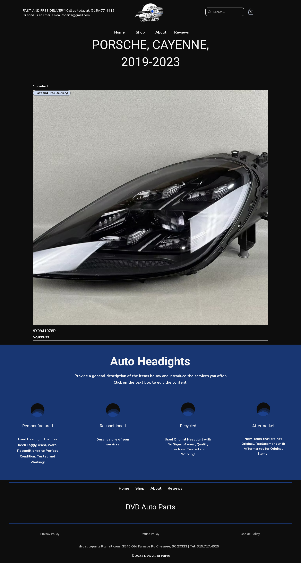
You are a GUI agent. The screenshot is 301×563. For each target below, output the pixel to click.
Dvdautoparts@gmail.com (71, 15)
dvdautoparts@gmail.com (99, 546)
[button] (250, 12)
